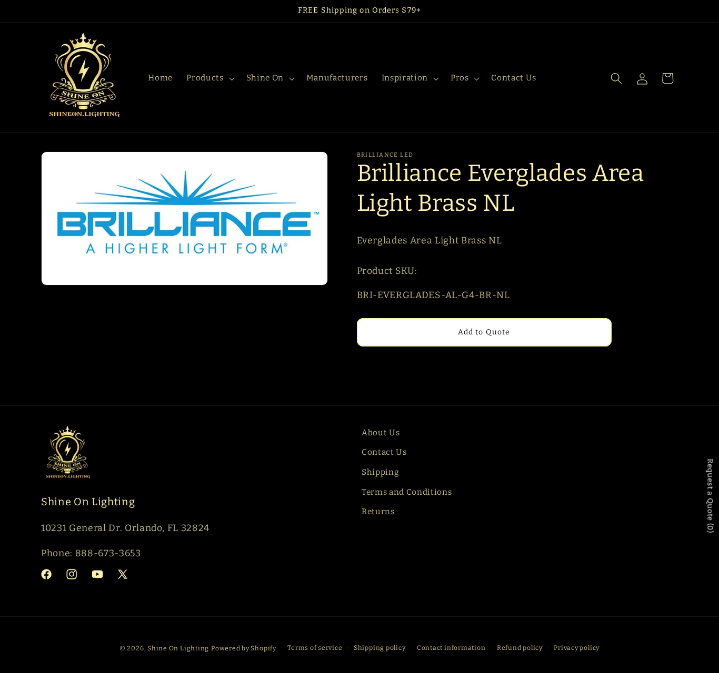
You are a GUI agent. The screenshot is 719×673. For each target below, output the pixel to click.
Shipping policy (380, 647)
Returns (378, 511)
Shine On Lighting (178, 648)
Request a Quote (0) (710, 495)
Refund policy (520, 647)
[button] (209, 78)
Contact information (451, 647)
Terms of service (314, 647)
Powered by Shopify (243, 648)
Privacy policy (577, 647)
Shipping (380, 472)
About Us (381, 432)
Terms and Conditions (407, 492)
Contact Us (384, 452)
